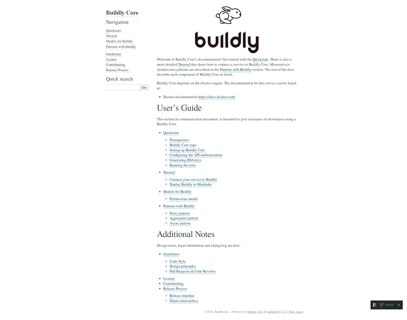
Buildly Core (122, 12)
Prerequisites (179, 139)
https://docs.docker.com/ (216, 96)
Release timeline (182, 295)
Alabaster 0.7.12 (277, 312)
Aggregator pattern (184, 218)
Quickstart (171, 132)
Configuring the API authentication (196, 154)
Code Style (178, 261)
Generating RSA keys (185, 159)
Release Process (175, 288)
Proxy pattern (180, 213)
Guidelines (171, 254)
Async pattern (180, 223)
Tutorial (169, 172)
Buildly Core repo (183, 144)
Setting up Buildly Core (187, 149)
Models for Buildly (177, 191)
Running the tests (183, 165)
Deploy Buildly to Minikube (191, 184)
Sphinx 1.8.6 (255, 312)
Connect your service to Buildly (193, 179)
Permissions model (184, 198)
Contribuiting (173, 283)
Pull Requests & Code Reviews (193, 271)
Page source (296, 312)
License (169, 278)
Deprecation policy (184, 300)
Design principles (183, 266)
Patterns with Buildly (179, 205)
